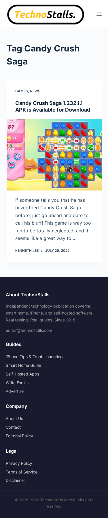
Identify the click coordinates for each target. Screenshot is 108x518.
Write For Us (17, 382)
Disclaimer (15, 480)
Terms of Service (21, 471)
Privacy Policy (19, 463)
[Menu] (99, 13)
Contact (13, 427)
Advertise (15, 391)
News (35, 91)
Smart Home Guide (23, 365)
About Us (14, 418)
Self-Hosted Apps (22, 373)
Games (21, 91)
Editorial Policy (19, 435)
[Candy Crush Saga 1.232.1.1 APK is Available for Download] (54, 155)
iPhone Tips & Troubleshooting (34, 356)
